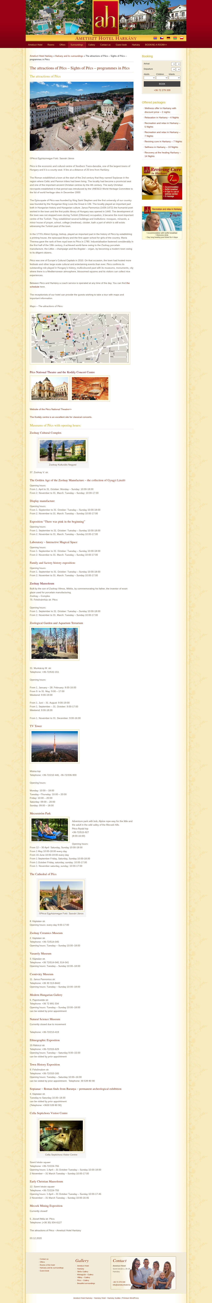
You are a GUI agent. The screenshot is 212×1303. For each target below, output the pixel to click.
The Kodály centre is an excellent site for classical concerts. (61, 417)
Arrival (147, 64)
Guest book (44, 1271)
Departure (148, 69)
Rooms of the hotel (47, 1265)
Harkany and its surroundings (69, 56)
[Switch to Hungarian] (175, 38)
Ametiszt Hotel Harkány (41, 56)
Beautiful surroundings (86, 1283)
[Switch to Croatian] (155, 38)
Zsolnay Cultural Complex (45, 433)
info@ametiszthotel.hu (122, 1285)
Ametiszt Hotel (83, 1266)
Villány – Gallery (83, 1277)
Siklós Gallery (82, 1272)
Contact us (44, 1259)
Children (160, 74)
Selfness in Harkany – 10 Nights (161, 147)
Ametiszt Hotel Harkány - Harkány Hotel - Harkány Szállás (97, 1298)
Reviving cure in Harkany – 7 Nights (163, 141)
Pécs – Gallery (83, 1280)
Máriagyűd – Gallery (85, 1275)
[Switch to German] (168, 38)
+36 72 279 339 (162, 90)
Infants (172, 74)
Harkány (80, 1269)
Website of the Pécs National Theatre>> (51, 409)
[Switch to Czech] (161, 38)
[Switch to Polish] (181, 38)
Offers (42, 1262)
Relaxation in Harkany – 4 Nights (162, 117)
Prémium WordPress (130, 1298)
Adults (146, 74)
